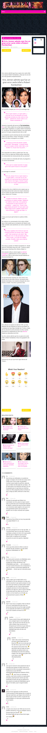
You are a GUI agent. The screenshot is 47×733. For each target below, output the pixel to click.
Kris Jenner (17, 38)
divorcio (25, 331)
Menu (3, 11)
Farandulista (20, 729)
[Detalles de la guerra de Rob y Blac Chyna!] (24, 421)
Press (35, 731)
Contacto (31, 731)
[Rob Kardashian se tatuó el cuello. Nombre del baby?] (9, 438)
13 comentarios (15, 47)
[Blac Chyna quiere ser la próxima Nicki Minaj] (23, 438)
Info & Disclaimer (15, 731)
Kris (3, 127)
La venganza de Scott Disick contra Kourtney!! (8, 428)
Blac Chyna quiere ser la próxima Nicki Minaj (23, 445)
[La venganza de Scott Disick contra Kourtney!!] (9, 421)
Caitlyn (4, 255)
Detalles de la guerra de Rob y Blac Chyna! (23, 428)
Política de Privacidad (23, 731)
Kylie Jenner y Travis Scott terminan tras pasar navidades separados (8, 464)
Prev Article (7, 50)
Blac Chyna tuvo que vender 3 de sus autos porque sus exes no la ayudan (23, 464)
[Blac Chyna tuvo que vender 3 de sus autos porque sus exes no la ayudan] (24, 456)
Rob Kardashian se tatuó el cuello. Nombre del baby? (8, 446)
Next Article (26, 50)
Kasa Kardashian (8, 38)
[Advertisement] (23, 23)
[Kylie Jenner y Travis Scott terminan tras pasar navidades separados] (9, 456)
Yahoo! (17, 109)
